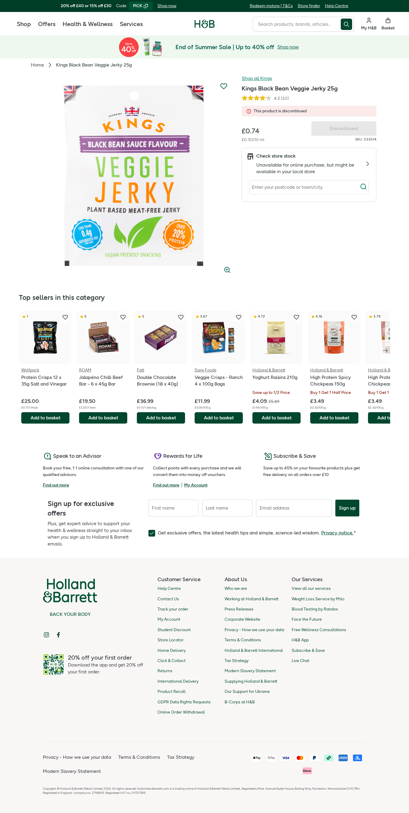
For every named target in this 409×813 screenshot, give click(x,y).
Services (131, 24)
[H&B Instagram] (46, 634)
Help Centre (336, 5)
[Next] (385, 350)
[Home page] (205, 24)
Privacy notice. (337, 533)
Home (37, 65)
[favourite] (65, 317)
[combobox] (297, 24)
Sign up (347, 508)
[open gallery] (133, 176)
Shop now (166, 5)
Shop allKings (257, 78)
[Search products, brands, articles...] (347, 24)
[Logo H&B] (205, 26)
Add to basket (45, 418)
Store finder (309, 5)
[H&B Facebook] (58, 634)
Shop (24, 24)
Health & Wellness (88, 24)
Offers (46, 24)
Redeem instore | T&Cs (271, 5)
